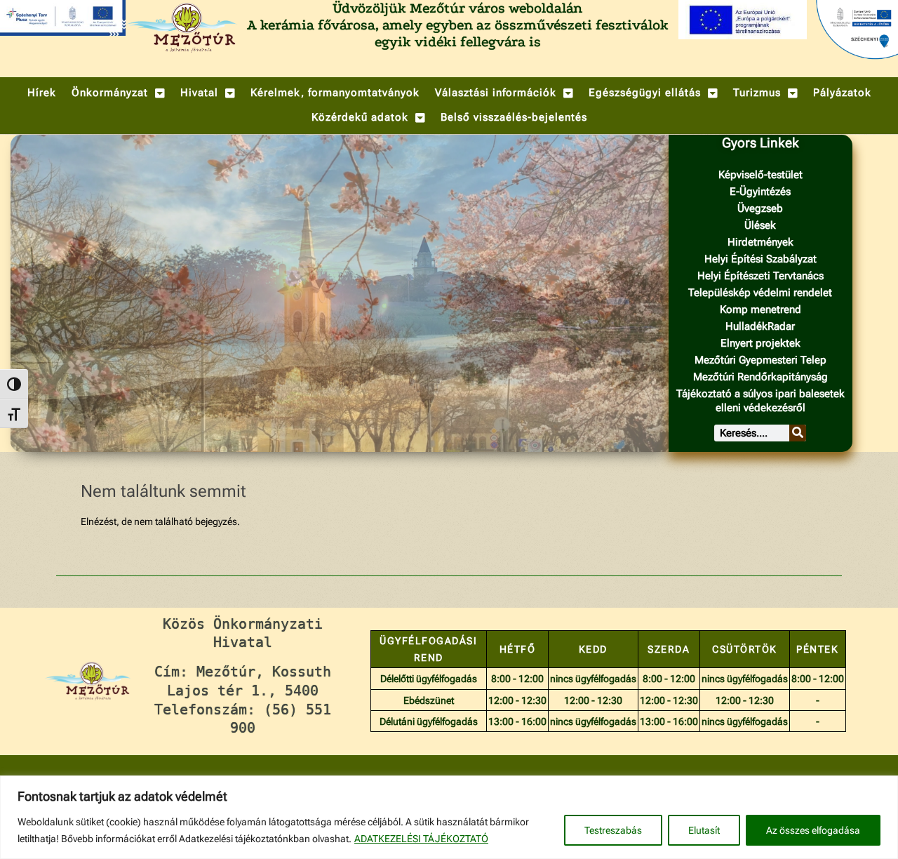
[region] (449, 817)
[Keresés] (797, 433)
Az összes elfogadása (813, 830)
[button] (118, 93)
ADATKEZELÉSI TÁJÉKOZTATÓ (421, 838)
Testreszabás (613, 830)
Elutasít (704, 830)
